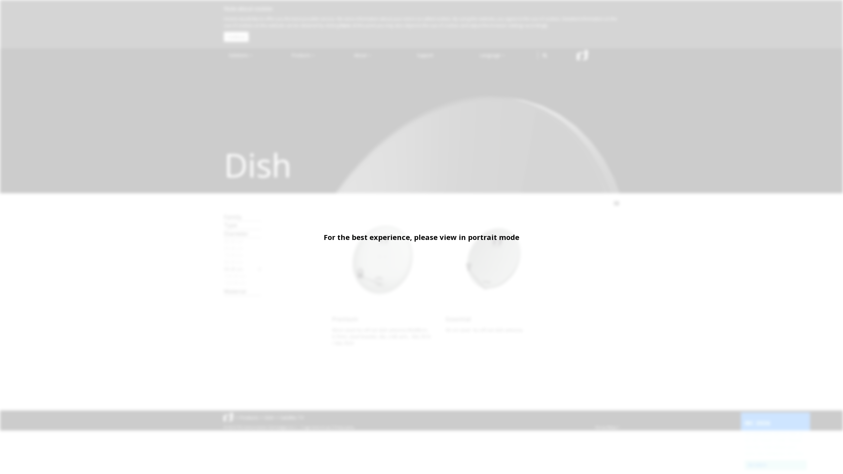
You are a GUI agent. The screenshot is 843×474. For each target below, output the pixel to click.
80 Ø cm (233, 262)
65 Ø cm (233, 248)
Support (425, 55)
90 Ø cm (233, 269)
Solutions (239, 55)
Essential (458, 319)
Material (235, 291)
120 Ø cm (235, 282)
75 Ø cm (233, 255)
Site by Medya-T (607, 427)
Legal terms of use (316, 427)
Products (301, 55)
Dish (269, 417)
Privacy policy (344, 427)
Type (230, 225)
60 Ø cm (233, 241)
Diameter (236, 233)
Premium (345, 319)
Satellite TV (292, 417)
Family (233, 217)
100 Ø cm (235, 276)
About (361, 55)
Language (490, 55)
